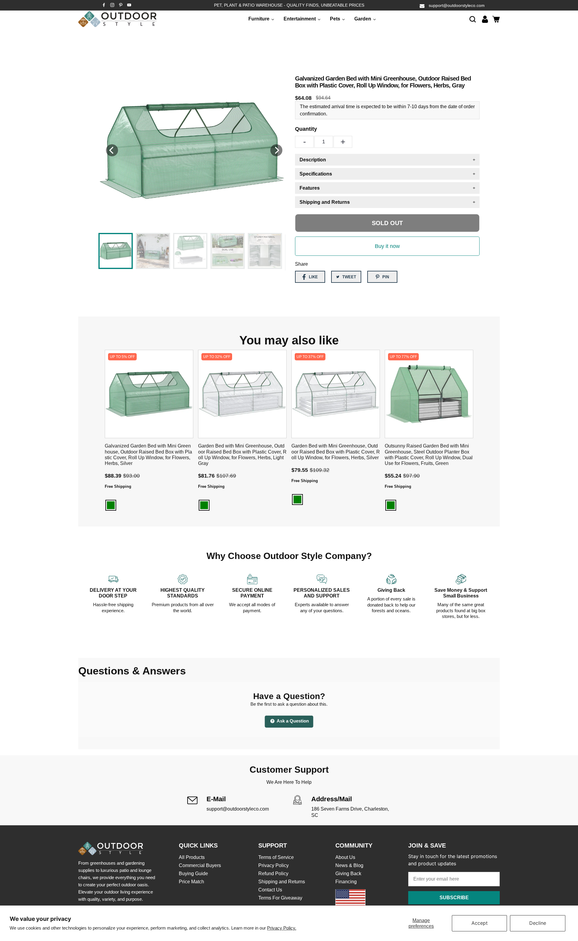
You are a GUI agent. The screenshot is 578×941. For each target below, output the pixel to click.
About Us (345, 857)
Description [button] (313, 159)
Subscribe (454, 897)
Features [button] (310, 188)
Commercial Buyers (200, 865)
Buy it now (387, 246)
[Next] (276, 150)
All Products (192, 857)
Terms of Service (276, 857)
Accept (479, 923)
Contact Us (270, 889)
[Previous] (112, 150)
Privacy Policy (273, 865)
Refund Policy (273, 873)
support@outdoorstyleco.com (457, 5)
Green (111, 505)
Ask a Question (292, 720)
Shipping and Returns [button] (325, 202)
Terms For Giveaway (280, 897)
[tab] (387, 160)
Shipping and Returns (281, 881)
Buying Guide (193, 873)
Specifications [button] (316, 173)
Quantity (306, 129)
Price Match (191, 881)
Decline (537, 923)
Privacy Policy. (281, 927)
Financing (346, 881)
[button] (472, 19)
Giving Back (348, 873)
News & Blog (349, 865)
